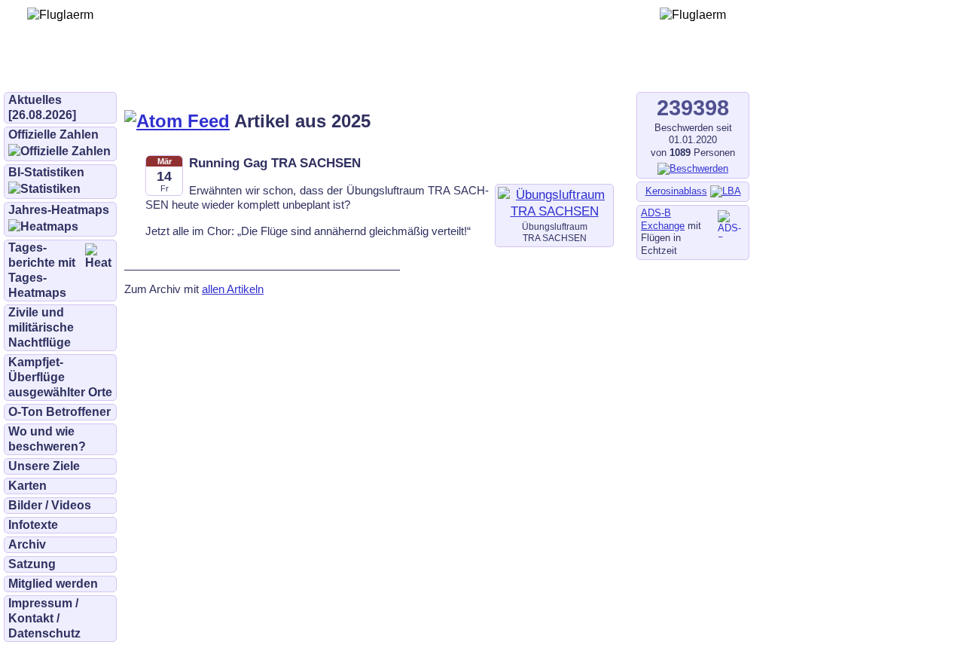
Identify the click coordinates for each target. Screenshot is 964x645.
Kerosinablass (676, 191)
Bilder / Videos (49, 505)
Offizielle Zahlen (53, 134)
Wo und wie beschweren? (47, 439)
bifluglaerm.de (214, 69)
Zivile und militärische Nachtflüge (41, 327)
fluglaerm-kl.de (411, 69)
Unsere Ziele (44, 466)
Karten (27, 485)
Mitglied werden (53, 583)
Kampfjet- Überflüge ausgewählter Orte (60, 377)
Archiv (27, 544)
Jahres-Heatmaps (58, 209)
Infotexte (33, 524)
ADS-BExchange (663, 219)
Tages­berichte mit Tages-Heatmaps (41, 270)
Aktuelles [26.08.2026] (42, 107)
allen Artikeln (233, 289)
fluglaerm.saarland (527, 69)
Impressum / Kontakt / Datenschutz (44, 618)
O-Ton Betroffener (59, 411)
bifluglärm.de (312, 69)
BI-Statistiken (46, 172)
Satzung (32, 564)
